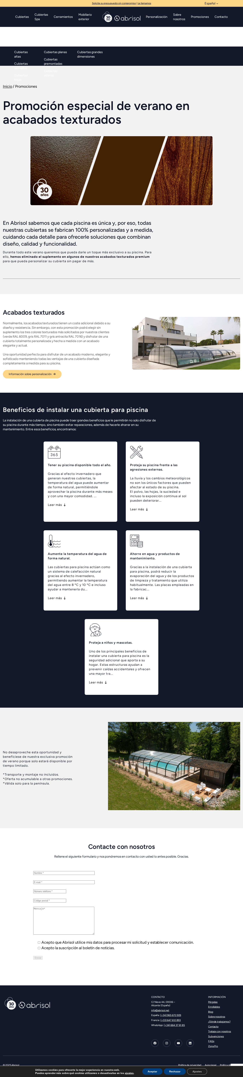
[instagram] (166, 1043)
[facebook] (155, 1043)
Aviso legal (210, 1065)
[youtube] (178, 1043)
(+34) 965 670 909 (170, 1015)
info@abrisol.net (160, 1010)
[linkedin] (190, 1043)
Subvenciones (216, 1036)
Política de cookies (230, 1065)
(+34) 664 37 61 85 (174, 1025)
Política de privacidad (189, 1065)
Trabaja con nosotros (219, 1031)
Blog (210, 1011)
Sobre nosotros (216, 1016)
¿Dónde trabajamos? (219, 1021)
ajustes (129, 1073)
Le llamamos (144, 3)
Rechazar (174, 1071)
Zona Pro (213, 1046)
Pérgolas (213, 1002)
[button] (32, 374)
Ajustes (197, 1071)
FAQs (211, 1041)
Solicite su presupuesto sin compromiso (114, 3)
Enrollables (214, 1006)
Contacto (213, 1026)
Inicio (7, 86)
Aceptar (152, 1071)
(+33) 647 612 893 (170, 1020)
